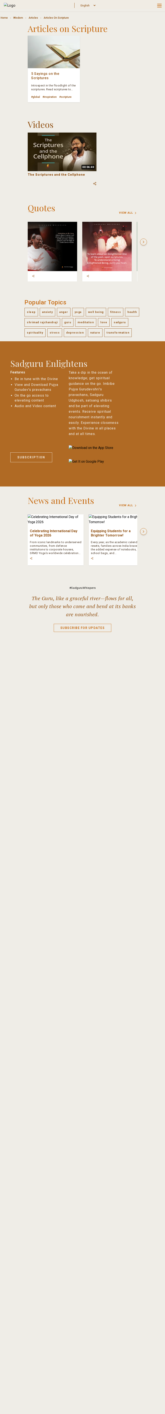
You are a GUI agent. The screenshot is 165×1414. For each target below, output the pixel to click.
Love (103, 322)
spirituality (35, 332)
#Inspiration (50, 96)
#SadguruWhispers (82, 587)
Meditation (86, 322)
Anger (63, 312)
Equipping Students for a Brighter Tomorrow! (111, 533)
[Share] (33, 276)
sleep (31, 312)
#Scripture (65, 96)
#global (35, 96)
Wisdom (18, 17)
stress (55, 332)
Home (4, 17)
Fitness (115, 312)
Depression (75, 332)
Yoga (78, 312)
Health (132, 312)
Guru (67, 322)
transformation (118, 332)
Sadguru (120, 322)
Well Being (96, 312)
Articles (33, 17)
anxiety (47, 312)
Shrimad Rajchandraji (42, 322)
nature (95, 332)
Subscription (31, 457)
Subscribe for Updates (82, 628)
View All (126, 212)
